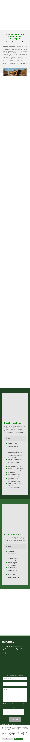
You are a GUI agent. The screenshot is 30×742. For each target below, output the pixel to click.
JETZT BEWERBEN (15, 617)
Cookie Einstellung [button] (7, 738)
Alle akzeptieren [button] (18, 738)
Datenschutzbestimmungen (15, 705)
